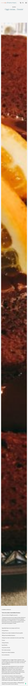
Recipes (14, 7)
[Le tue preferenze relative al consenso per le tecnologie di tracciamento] (25, 683)
